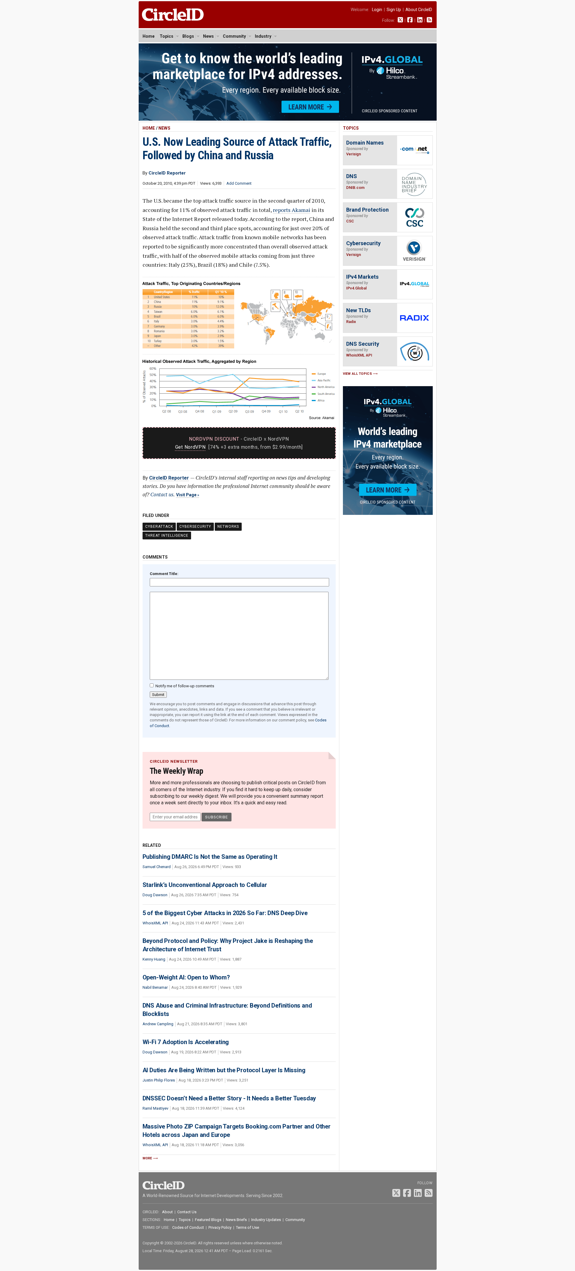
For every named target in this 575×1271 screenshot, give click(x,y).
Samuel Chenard (157, 866)
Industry (263, 36)
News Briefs (236, 1219)
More (147, 1158)
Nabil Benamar (155, 987)
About (167, 1212)
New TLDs (358, 310)
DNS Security (362, 344)
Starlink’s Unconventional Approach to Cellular (205, 884)
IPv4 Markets (362, 277)
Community (234, 36)
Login (377, 9)
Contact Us (186, 1212)
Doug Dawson (155, 895)
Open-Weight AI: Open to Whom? (186, 977)
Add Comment (239, 183)
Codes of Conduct (188, 1227)
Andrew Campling (158, 1024)
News (208, 36)
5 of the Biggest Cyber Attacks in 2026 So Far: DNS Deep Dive (225, 913)
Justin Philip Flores (159, 1080)
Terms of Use (247, 1227)
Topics (166, 36)
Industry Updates (266, 1219)
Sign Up (394, 9)
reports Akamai (291, 209)
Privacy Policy (219, 1227)
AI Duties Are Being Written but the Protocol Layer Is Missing (224, 1070)
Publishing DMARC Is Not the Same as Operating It (210, 856)
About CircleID (418, 9)
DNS (351, 176)
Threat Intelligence (166, 535)
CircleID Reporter (169, 478)
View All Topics (357, 374)
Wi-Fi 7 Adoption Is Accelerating (186, 1042)
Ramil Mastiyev (155, 1108)
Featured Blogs (208, 1219)
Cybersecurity (195, 526)
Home (149, 36)
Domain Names (365, 142)
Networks (228, 526)
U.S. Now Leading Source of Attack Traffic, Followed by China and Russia (237, 148)
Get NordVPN (190, 447)
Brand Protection (367, 210)
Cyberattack (159, 526)
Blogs (188, 36)
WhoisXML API (155, 923)
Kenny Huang (154, 959)
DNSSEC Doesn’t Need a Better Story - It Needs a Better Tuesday (229, 1098)
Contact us (161, 494)
